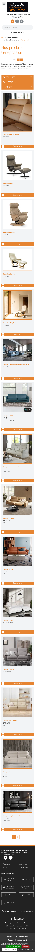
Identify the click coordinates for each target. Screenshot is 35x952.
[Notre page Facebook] (17, 21)
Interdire (26, 946)
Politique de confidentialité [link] (25, 949)
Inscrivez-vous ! (26, 911)
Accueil (9, 936)
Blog (27, 926)
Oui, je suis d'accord (13, 946)
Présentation (7, 864)
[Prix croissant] (18, 60)
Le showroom (23, 864)
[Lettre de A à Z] (21, 60)
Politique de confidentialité (17, 940)
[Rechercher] (31, 27)
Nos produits (16, 32)
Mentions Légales (21, 936)
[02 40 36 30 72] (12, 21)
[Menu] (4, 3)
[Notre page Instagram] (22, 21)
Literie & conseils (24, 867)
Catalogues (12, 928)
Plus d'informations (9, 949)
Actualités (6, 867)
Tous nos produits (11, 37)
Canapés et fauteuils (12, 40)
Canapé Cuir (25, 40)
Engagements (23, 928)
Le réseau (20, 926)
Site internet (10, 926)
